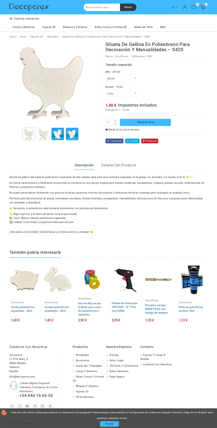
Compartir (116, 141)
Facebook (12, 406)
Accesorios (82, 360)
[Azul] (183, 291)
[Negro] (187, 291)
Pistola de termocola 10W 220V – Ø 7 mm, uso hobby (124, 307)
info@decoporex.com (22, 376)
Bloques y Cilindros (75, 27)
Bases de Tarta (143, 27)
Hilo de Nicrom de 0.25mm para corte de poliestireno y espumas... (89, 309)
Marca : (109, 56)
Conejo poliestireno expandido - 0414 (57, 309)
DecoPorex (121, 56)
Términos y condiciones (123, 366)
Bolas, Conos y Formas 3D (111, 27)
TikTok (50, 406)
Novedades (82, 355)
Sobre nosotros (119, 371)
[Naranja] (197, 291)
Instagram (42, 406)
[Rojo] (190, 291)
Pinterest (151, 141)
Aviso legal (116, 360)
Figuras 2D (49, 27)
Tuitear (134, 141)
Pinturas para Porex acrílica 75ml (191, 309)
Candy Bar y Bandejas (88, 366)
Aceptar (109, 424)
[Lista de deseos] (193, 7)
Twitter (20, 406)
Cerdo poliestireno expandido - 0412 (22, 309)
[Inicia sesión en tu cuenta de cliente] (185, 7)
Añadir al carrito (146, 122)
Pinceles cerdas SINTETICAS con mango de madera (156, 309)
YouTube (27, 406)
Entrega (114, 355)
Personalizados (84, 397)
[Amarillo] (194, 291)
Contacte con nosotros (28, 347)
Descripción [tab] (84, 165)
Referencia (138, 56)
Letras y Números (24, 27)
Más (162, 27)
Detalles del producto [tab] (118, 165)
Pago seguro (117, 376)
